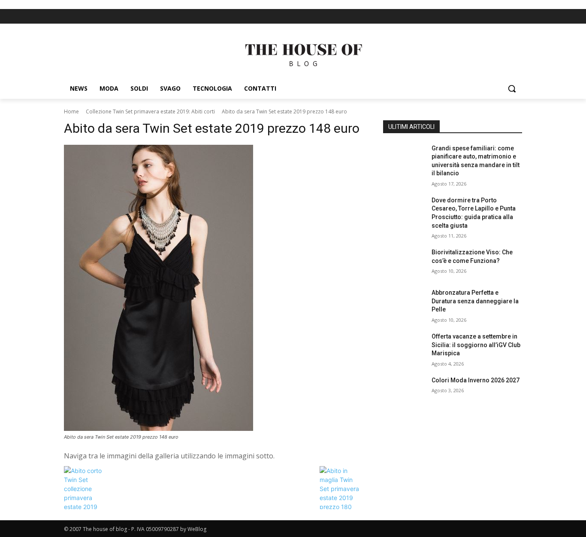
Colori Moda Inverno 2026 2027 (476, 380)
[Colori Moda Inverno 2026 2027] (404, 391)
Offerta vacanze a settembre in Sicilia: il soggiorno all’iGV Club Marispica (476, 345)
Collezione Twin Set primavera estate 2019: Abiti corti (150, 111)
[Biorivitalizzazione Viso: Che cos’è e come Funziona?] (404, 263)
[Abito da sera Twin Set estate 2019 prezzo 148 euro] (213, 288)
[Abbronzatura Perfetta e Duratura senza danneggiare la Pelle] (404, 303)
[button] (511, 88)
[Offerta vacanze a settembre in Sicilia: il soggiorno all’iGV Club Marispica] (404, 347)
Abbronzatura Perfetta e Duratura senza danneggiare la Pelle (475, 301)
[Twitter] (516, 16)
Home (71, 111)
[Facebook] (501, 16)
